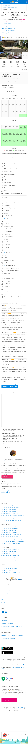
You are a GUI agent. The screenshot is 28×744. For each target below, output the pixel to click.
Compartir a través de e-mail (11, 28)
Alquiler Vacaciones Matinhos (8, 570)
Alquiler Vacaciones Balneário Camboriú (11, 538)
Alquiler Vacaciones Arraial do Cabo (10, 555)
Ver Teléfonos (7, 476)
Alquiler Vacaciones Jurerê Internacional (11, 539)
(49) (11, 7)
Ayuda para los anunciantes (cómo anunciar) (12, 635)
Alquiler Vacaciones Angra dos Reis (10, 559)
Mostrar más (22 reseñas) (9, 384)
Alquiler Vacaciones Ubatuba (8, 505)
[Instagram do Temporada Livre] (6, 612)
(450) (6, 5)
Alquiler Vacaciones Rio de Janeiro (10, 549)
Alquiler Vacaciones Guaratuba (9, 568)
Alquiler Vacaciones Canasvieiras (9, 536)
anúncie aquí (21, 664)
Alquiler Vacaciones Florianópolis (9, 528)
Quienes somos (5, 588)
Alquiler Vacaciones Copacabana (9, 553)
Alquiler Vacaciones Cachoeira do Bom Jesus (12, 541)
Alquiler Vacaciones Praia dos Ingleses (11, 534)
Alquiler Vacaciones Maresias (8, 517)
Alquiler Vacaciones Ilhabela (8, 519)
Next (25, 44)
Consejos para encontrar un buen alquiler (12, 626)
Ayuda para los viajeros (7, 623)
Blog (2, 597)
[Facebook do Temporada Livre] (3, 612)
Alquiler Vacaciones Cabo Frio (8, 551)
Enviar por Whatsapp (9, 30)
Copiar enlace (7, 23)
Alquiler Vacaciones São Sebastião (10, 507)
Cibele (5, 461)
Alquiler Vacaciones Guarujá (8, 511)
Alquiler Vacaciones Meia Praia (9, 532)
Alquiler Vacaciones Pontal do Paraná (10, 572)
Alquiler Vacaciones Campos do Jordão (11, 520)
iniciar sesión (18, 657)
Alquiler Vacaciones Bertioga (8, 509)
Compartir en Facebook (10, 33)
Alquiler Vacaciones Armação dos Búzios (11, 557)
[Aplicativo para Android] (7, 650)
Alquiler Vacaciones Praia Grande (9, 513)
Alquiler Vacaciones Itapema (8, 530)
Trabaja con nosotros (6, 603)
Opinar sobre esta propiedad (10, 386)
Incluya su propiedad (6, 591)
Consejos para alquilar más (8, 638)
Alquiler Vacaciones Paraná (8, 566)
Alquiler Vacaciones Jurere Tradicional (11, 543)
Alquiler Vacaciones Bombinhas (9, 526)
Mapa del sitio (5, 594)
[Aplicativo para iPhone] (7, 654)
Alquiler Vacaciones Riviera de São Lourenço (12, 515)
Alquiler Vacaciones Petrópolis (9, 560)
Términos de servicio (6, 600)
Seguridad (4, 620)
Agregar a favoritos (9, 26)
